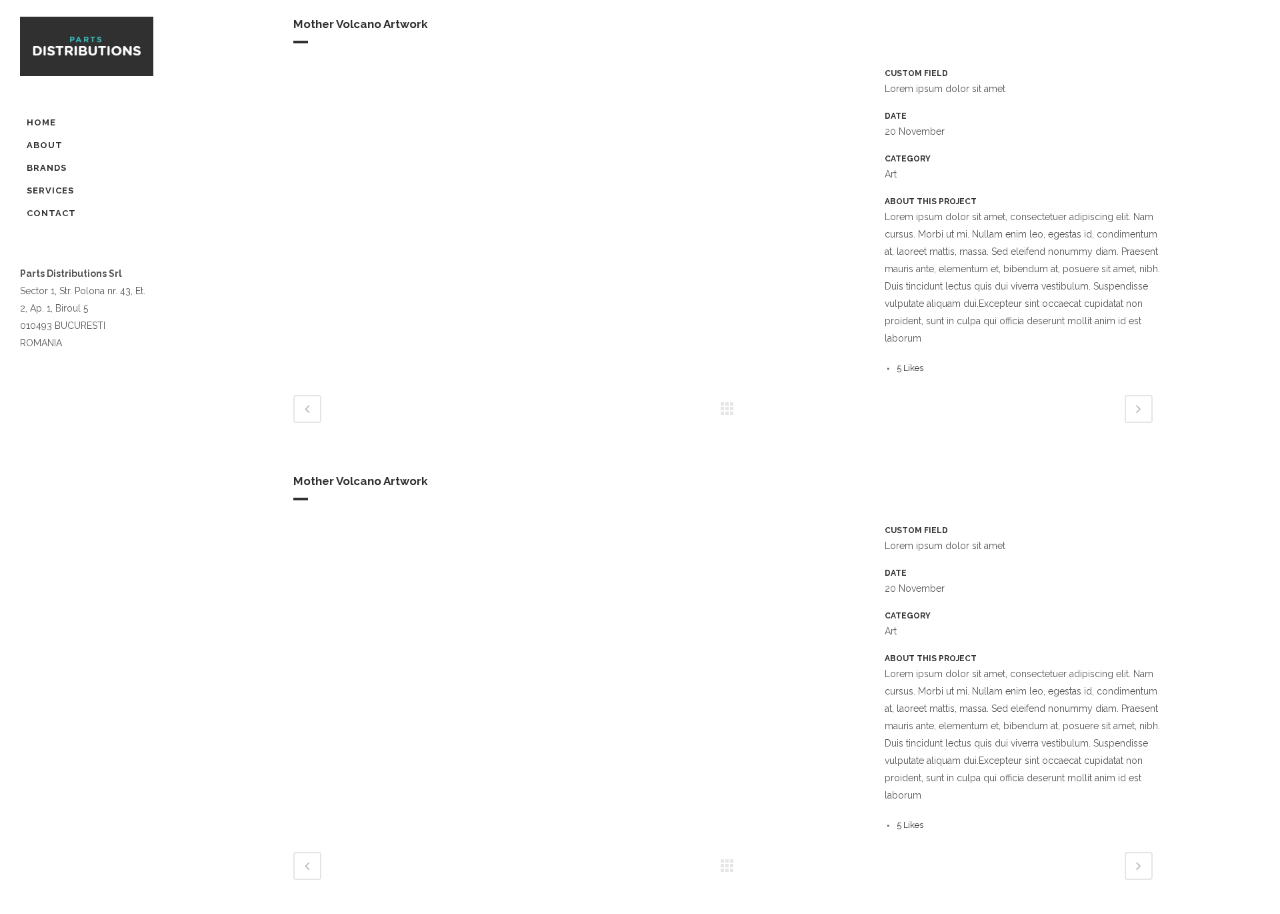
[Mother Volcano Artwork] (294, 75)
